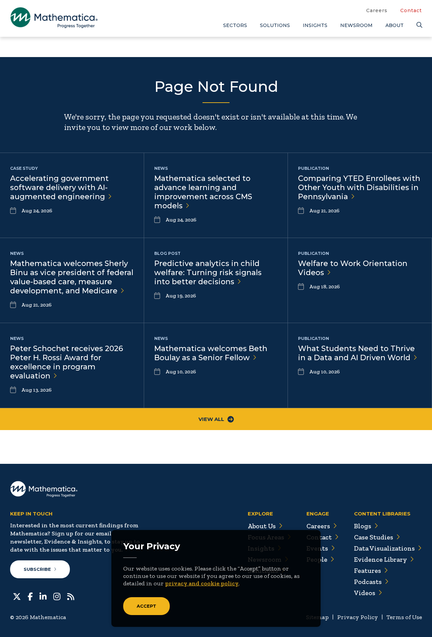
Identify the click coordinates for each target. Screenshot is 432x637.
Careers (376, 10)
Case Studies (373, 537)
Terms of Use (404, 617)
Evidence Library (380, 559)
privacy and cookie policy (202, 583)
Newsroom (356, 25)
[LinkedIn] (43, 596)
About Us (262, 526)
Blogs (362, 526)
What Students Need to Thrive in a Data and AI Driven (356, 353)
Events (317, 548)
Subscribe (37, 569)
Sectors (235, 25)
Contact (411, 10)
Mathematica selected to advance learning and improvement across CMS (203, 192)
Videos (364, 593)
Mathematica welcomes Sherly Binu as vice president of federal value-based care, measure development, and (71, 277)
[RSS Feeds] (70, 596)
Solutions (275, 25)
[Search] (419, 25)
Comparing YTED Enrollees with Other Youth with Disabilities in (359, 187)
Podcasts (368, 582)
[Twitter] (17, 596)
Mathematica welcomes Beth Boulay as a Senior (210, 353)
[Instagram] (56, 596)
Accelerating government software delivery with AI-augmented (59, 187)
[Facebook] (30, 596)
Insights (315, 25)
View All (211, 419)
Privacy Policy (357, 617)
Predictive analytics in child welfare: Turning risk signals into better (208, 272)
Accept (146, 606)
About (394, 25)
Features (367, 570)
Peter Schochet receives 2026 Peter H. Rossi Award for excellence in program (66, 362)
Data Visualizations (384, 548)
